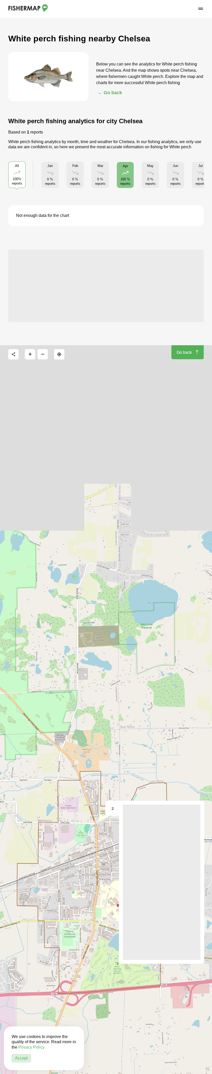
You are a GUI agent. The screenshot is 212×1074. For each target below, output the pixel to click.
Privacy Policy (31, 1047)
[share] (13, 354)
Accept (21, 1058)
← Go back (110, 92)
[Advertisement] (106, 285)
